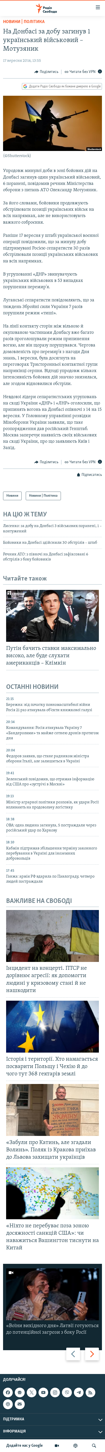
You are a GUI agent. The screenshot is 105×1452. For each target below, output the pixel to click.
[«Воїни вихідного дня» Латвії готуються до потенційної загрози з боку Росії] (52, 1294)
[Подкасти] (75, 1445)
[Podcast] (8, 1404)
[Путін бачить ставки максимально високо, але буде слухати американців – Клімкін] (52, 616)
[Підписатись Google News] (19, 1392)
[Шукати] (94, 1445)
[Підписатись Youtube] (43, 1392)
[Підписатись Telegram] (79, 1392)
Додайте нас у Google (24, 1446)
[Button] (46, 72)
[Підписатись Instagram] (55, 1392)
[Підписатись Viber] (67, 1392)
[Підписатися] (19, 1404)
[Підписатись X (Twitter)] (31, 1392)
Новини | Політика (24, 22)
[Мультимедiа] (56, 1445)
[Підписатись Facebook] (8, 1392)
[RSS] (90, 1392)
